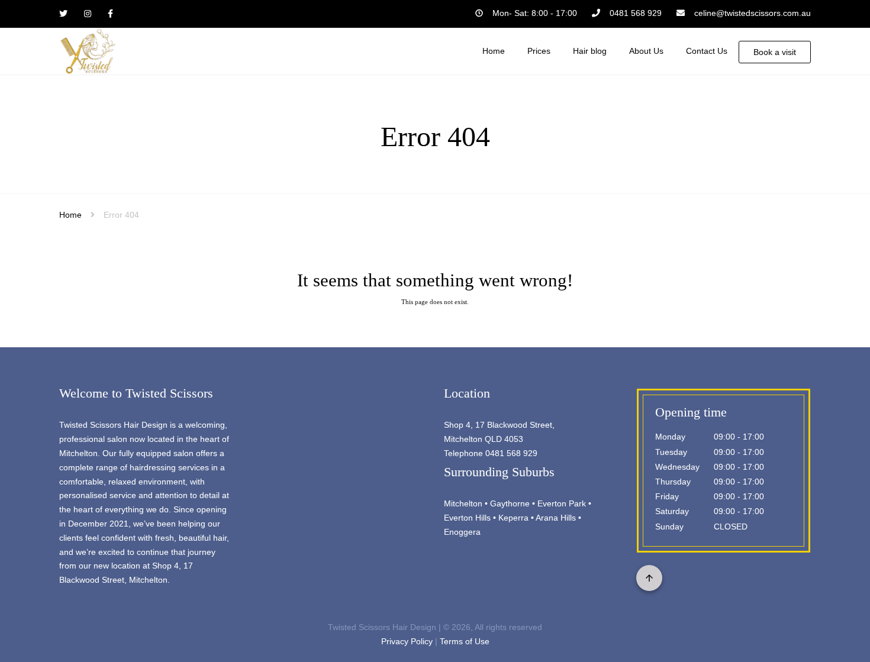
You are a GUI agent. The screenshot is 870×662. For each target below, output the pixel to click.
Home (70, 214)
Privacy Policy (407, 641)
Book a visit (774, 52)
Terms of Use (464, 641)
